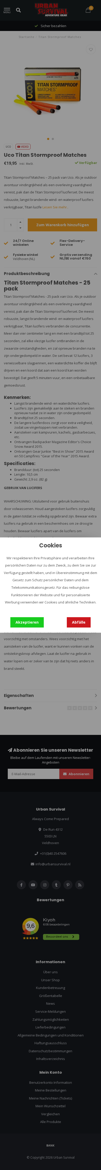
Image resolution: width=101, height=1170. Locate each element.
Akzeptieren (27, 622)
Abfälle (78, 622)
